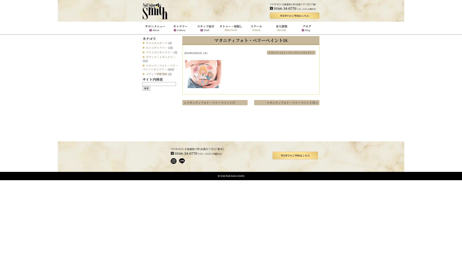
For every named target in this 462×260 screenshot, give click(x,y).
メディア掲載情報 (156, 74)
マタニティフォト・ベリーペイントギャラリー (291, 52)
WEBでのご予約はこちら (294, 16)
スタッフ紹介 (205, 28)
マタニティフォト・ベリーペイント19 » (292, 103)
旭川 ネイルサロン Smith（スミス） (155, 11)
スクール (256, 28)
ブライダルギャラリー (159, 52)
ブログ (306, 28)
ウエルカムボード (156, 43)
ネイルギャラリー (156, 47)
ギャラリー (180, 28)
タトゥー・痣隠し (231, 28)
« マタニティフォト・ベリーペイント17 (209, 103)
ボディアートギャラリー (160, 57)
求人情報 (281, 28)
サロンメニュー (155, 28)
